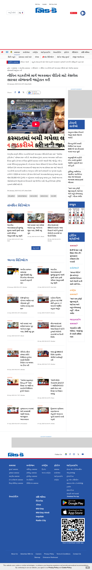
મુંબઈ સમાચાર (13, 469)
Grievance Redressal (50, 557)
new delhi (53, 196)
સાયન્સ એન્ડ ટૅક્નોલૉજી (75, 483)
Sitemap (37, 557)
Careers (38, 554)
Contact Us (77, 554)
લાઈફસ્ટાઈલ (45, 52)
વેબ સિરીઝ (29, 480)
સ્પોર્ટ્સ (35, 52)
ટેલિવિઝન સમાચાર (32, 483)
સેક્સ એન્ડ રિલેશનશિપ (74, 469)
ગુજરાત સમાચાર (14, 473)
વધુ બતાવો (36, 248)
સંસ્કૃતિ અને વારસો (73, 494)
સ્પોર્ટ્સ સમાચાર (73, 292)
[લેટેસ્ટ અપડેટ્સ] (11, 52)
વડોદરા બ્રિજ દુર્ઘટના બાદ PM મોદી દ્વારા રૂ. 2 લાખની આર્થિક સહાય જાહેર (56, 303)
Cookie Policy (66, 567)
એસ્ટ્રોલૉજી (71, 473)
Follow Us (35, 92)
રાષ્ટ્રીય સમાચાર (25, 68)
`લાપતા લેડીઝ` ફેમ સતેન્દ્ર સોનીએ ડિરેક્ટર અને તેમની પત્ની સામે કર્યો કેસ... (76, 278)
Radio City (41, 520)
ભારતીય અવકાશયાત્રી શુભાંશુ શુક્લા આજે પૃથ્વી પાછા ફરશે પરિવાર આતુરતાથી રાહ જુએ (15, 230)
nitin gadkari (11, 196)
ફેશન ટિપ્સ (70, 490)
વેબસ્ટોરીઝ (57, 52)
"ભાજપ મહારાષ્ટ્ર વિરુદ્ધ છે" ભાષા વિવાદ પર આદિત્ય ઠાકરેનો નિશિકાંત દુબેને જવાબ (26, 385)
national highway (22, 196)
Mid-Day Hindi (53, 4)
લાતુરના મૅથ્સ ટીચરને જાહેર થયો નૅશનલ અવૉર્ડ (75, 135)
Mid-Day (37, 4)
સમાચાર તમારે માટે (25, 57)
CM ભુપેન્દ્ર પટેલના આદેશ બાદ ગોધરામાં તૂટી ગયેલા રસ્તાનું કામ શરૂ (27, 303)
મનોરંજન (26, 52)
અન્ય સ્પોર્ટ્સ (46, 473)
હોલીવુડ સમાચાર (31, 476)
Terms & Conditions (63, 554)
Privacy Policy (49, 554)
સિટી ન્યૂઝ (11, 57)
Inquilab (44, 4)
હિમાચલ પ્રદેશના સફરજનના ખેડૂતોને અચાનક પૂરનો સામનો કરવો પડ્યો (57, 414)
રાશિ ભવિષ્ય (85, 52)
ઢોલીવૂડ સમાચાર (31, 473)
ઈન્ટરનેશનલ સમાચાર (16, 480)
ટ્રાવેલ (69, 487)
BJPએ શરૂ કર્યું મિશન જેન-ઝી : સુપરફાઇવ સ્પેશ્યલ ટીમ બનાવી (76, 256)
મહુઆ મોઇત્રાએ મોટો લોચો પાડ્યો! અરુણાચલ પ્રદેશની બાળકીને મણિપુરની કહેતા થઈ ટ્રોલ (51, 62)
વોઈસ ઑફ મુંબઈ (63, 57)
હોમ (8, 68)
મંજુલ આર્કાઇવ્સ (78, 57)
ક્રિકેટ (44, 469)
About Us (14, 554)
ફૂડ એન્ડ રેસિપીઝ (72, 480)
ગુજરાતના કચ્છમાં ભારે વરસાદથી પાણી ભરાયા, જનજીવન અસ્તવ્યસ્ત (27, 414)
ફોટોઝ (66, 52)
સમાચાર (17, 52)
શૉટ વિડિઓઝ (49, 57)
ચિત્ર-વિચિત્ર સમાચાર (16, 483)
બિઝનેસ (39, 501)
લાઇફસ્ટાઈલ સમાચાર (75, 321)
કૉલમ (37, 57)
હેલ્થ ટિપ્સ (70, 476)
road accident (33, 196)
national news (44, 196)
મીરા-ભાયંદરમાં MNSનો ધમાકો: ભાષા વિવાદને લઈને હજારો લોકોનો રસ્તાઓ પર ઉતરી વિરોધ (55, 230)
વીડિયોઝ (75, 52)
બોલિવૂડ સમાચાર (31, 469)
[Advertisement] (46, 32)
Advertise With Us (26, 554)
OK (88, 567)
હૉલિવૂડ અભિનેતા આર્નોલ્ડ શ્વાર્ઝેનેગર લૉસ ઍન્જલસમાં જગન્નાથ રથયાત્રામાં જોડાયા (75, 177)
